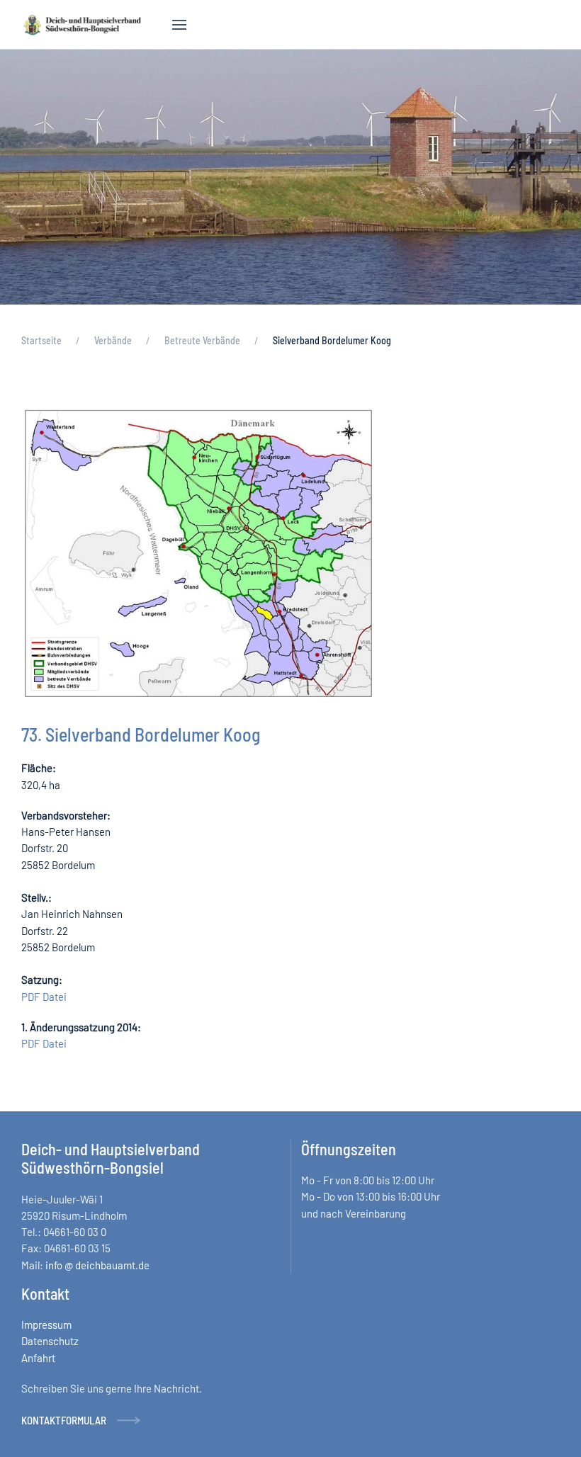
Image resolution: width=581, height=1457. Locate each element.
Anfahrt (38, 1357)
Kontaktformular (63, 1420)
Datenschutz (50, 1340)
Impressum (46, 1324)
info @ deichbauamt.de (97, 1265)
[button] (179, 25)
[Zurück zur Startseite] (82, 25)
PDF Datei (44, 996)
